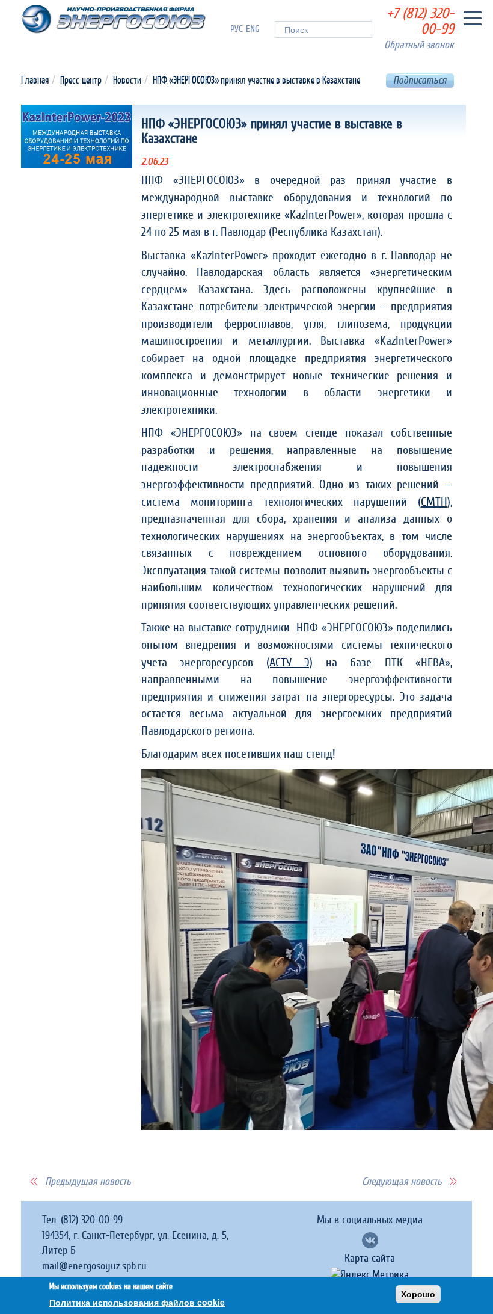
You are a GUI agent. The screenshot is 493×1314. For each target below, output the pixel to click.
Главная (35, 79)
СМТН (434, 502)
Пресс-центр (81, 79)
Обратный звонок (419, 45)
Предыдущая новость (88, 1181)
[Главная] (113, 19)
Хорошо (418, 1294)
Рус (236, 29)
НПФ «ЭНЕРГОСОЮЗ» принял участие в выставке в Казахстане (256, 79)
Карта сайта (369, 1258)
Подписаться (420, 80)
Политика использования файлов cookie (137, 1302)
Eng (253, 29)
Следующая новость (402, 1181)
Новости (127, 79)
